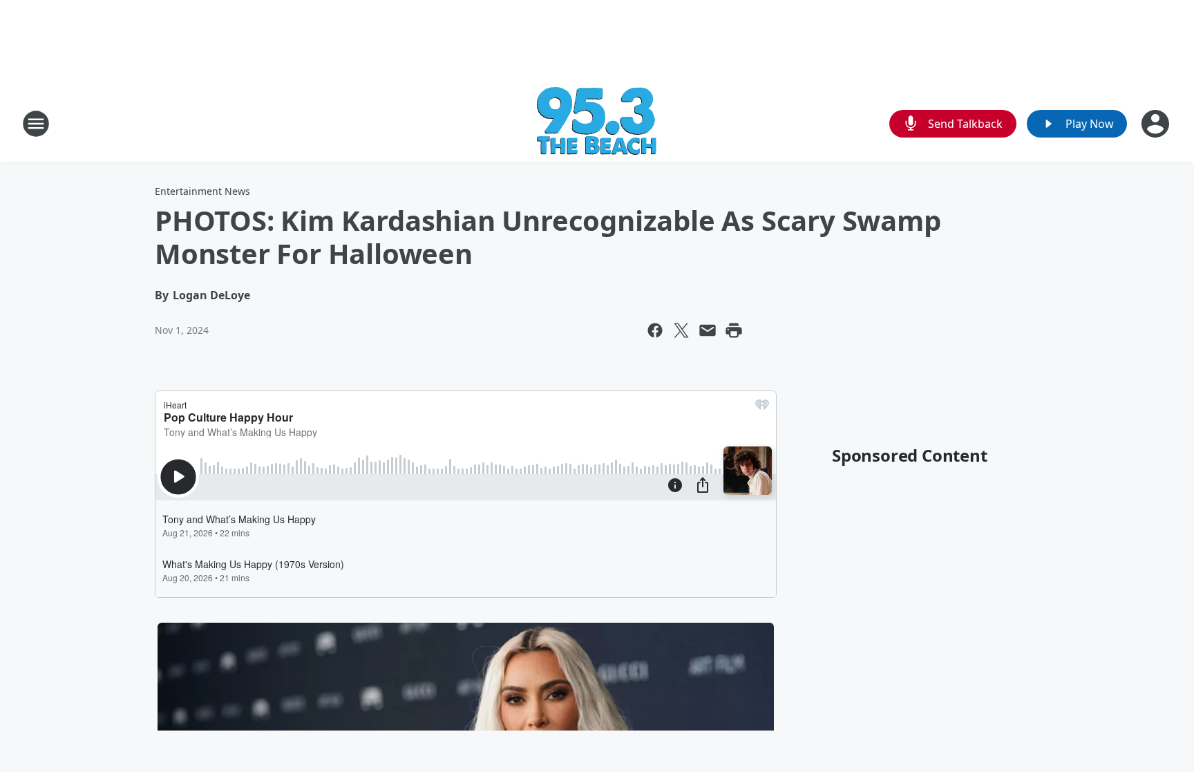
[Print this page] (733, 330)
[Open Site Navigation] (36, 124)
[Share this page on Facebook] (655, 330)
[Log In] (1156, 124)
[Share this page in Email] (707, 330)
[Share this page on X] (681, 330)
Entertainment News (202, 191)
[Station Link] (597, 123)
